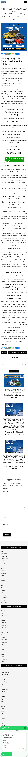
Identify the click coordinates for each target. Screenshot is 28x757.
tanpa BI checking (14, 9)
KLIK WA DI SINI (14, 153)
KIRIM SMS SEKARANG (14, 166)
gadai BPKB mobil (7, 7)
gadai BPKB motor (21, 7)
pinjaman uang (8, 16)
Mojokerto (4, 556)
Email (4, 517)
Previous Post (7, 365)
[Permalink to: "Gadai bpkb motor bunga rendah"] (14, 380)
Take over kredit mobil (10, 8)
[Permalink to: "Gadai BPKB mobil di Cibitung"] (14, 37)
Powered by (14, 730)
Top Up (14, 463)
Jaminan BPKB (8, 390)
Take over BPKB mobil (15, 459)
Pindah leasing (10, 423)
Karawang (4, 615)
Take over (12, 425)
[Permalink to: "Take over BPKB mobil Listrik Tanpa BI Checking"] (14, 409)
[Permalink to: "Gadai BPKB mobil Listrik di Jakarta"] (14, 446)
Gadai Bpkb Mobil (6, 213)
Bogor (2, 613)
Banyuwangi (4, 558)
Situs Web (6, 524)
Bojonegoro (4, 553)
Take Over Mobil (14, 427)
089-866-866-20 (14, 122)
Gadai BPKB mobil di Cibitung (17, 352)
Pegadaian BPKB (19, 422)
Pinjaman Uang (20, 390)
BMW (14, 418)
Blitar (2, 551)
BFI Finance (7, 389)
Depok (3, 610)
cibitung (4, 352)
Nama (5, 511)
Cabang (20, 418)
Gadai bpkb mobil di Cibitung (9, 68)
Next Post (22, 365)
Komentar (6, 491)
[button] (25, 728)
